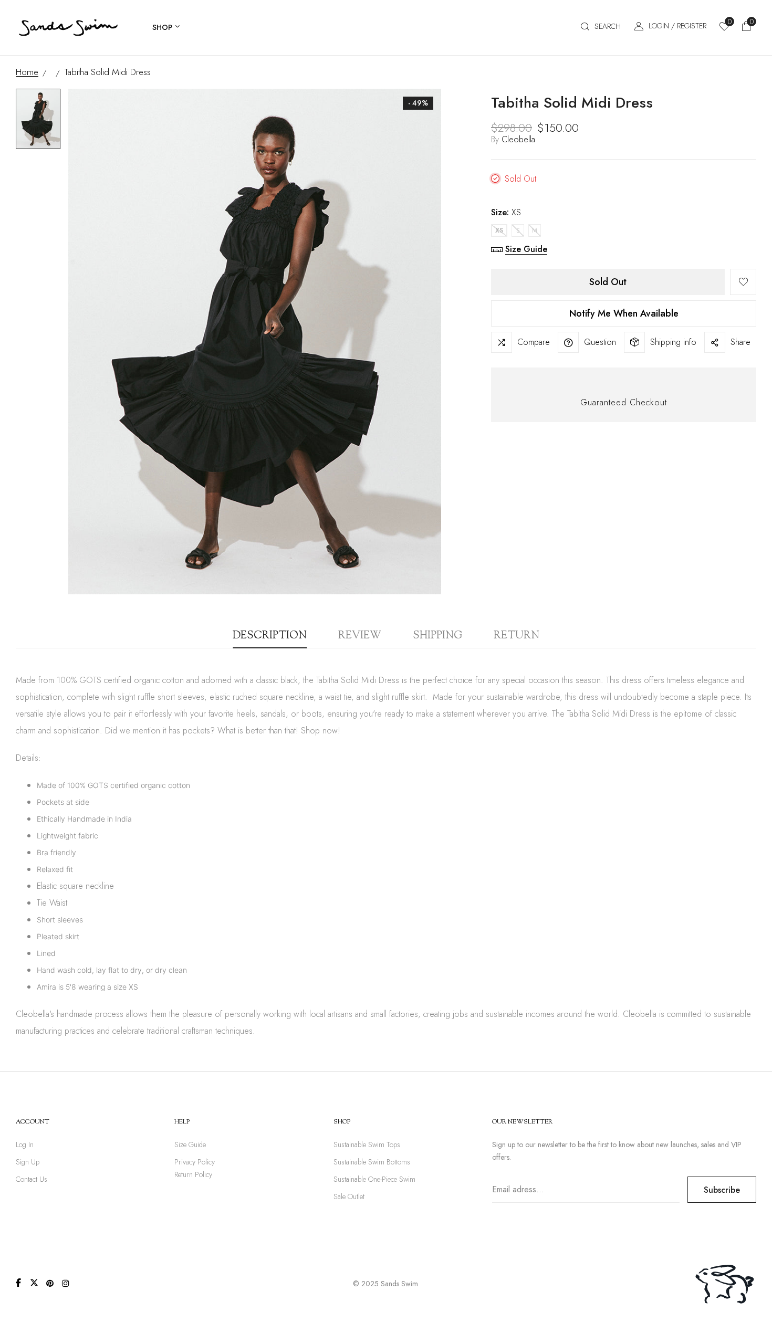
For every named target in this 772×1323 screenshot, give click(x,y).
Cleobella (518, 139)
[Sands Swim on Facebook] (18, 1282)
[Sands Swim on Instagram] (65, 1283)
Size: (506, 212)
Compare (533, 342)
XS (499, 230)
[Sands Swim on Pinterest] (50, 1283)
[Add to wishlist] (743, 282)
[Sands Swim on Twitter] (34, 1282)
